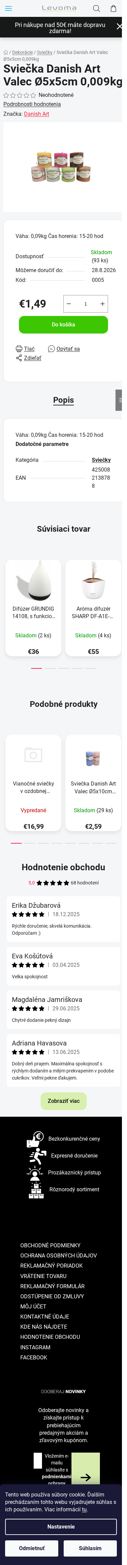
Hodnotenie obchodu (63, 867)
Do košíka (63, 324)
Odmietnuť (32, 1548)
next (119, 580)
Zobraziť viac (64, 1101)
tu (84, 1509)
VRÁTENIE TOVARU (43, 1276)
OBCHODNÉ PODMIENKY (50, 1245)
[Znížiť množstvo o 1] (69, 303)
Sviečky (101, 460)
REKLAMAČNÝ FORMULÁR (52, 1286)
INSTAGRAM (35, 1347)
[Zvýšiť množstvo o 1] (103, 303)
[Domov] (5, 52)
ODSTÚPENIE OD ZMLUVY (52, 1296)
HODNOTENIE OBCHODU (50, 1337)
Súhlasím (90, 1548)
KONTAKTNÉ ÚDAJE (44, 1317)
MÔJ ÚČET (33, 1306)
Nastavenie (61, 1526)
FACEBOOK (33, 1357)
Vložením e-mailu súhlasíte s (56, 1476)
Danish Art (36, 114)
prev (7, 580)
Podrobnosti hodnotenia (32, 104)
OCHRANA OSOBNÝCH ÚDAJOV (58, 1255)
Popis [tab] (63, 400)
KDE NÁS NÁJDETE (43, 1327)
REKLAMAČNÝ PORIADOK (51, 1266)
